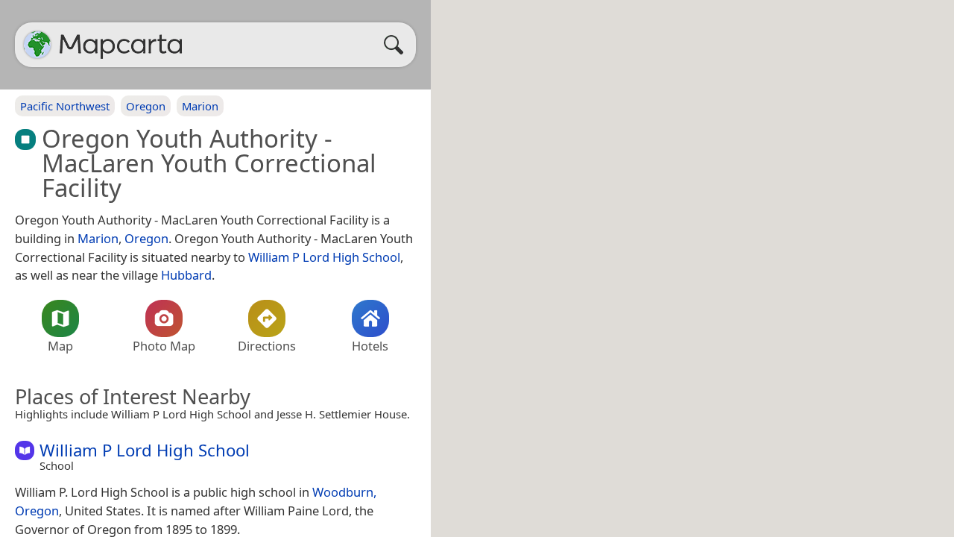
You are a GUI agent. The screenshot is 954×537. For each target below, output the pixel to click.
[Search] (397, 44)
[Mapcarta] (37, 44)
